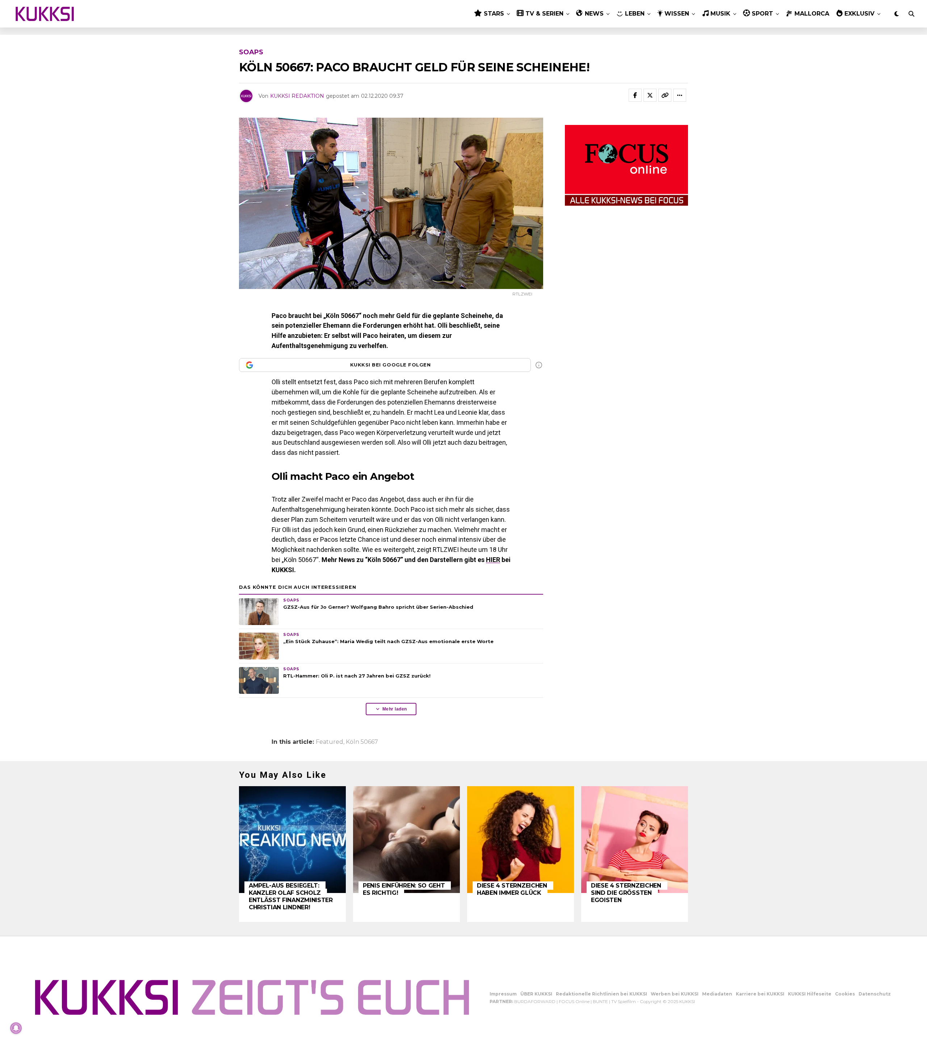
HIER (493, 559)
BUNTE (600, 1001)
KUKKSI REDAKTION (297, 96)
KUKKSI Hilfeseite (809, 994)
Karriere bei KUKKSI (760, 994)
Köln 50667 (362, 742)
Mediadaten (717, 994)
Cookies (845, 994)
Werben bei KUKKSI (675, 994)
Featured (329, 742)
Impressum (503, 994)
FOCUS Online (574, 1001)
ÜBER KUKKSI (536, 994)
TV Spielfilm (623, 1001)
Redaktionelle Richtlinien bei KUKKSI (601, 994)
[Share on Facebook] (635, 95)
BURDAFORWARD (534, 1001)
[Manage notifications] (16, 1028)
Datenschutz (875, 994)
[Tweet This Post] (650, 95)
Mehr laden (394, 709)
